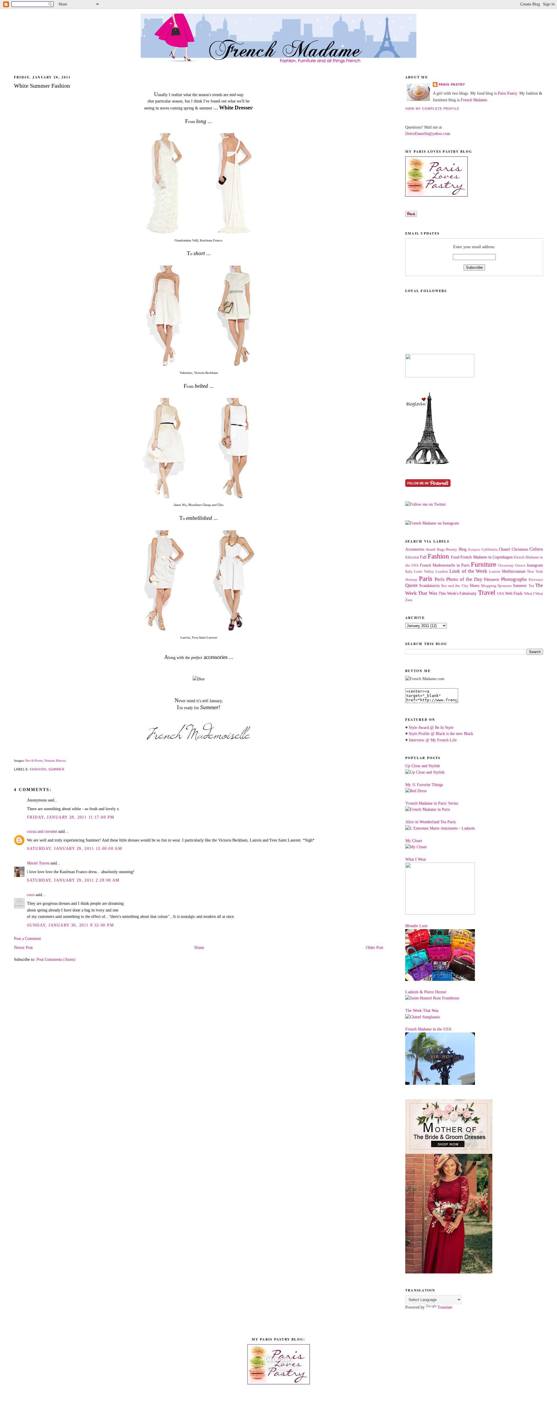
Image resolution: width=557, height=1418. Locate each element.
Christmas (520, 549)
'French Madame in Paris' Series (431, 803)
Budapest (474, 549)
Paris (425, 578)
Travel (486, 592)
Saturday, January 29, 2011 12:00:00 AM (74, 848)
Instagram (535, 565)
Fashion (38, 769)
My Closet (413, 840)
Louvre (494, 572)
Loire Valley (424, 572)
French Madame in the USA (428, 1029)
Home (199, 947)
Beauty (451, 549)
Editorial (412, 557)
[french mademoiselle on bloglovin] (427, 463)
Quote (411, 585)
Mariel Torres (38, 863)
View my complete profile (432, 108)
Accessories (414, 549)
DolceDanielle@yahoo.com (427, 133)
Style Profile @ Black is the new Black (441, 733)
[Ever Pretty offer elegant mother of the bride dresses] (448, 1272)
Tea (531, 586)
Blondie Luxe (416, 925)
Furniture (483, 564)
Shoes (474, 585)
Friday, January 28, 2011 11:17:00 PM (70, 817)
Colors (536, 549)
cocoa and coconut (42, 831)
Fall (423, 557)
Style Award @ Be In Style (431, 727)
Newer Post (23, 947)
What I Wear (533, 594)
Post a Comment (27, 938)
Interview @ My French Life (433, 740)
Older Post (374, 947)
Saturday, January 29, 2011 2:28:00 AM (73, 880)
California (490, 549)
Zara (408, 600)
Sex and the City (455, 586)
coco (31, 894)
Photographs (514, 579)
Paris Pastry (452, 84)
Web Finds (513, 593)
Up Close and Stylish (422, 765)
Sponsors (505, 586)
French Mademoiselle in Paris (444, 565)
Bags (441, 549)
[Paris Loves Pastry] (436, 195)
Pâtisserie (491, 579)
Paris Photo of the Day (458, 579)
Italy (409, 572)
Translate (444, 1307)
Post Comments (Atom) (56, 959)
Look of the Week (468, 571)
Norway (411, 580)
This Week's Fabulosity (458, 593)
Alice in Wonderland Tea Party (430, 821)
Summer (56, 769)
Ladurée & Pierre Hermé (425, 992)
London (441, 572)
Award (430, 549)
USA (500, 594)
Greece (520, 565)
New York (535, 572)
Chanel (504, 549)
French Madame (474, 100)
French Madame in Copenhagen (486, 557)
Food (455, 557)
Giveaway (506, 565)
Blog (462, 549)
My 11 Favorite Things (424, 784)
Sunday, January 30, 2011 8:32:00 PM (70, 925)
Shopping (488, 586)
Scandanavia (429, 585)
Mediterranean (513, 571)
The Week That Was (421, 1010)
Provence (536, 580)
